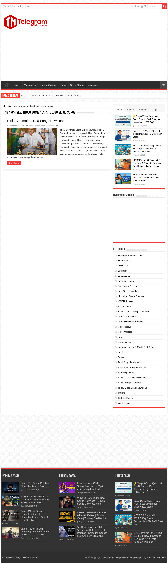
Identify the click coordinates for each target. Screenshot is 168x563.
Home (6, 84)
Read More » (14, 163)
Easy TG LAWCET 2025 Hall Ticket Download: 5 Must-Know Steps (51, 95)
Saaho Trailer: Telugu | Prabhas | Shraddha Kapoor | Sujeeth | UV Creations (35, 531)
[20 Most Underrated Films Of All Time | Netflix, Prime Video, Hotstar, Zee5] (10, 500)
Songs (16, 85)
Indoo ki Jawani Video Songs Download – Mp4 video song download (90, 486)
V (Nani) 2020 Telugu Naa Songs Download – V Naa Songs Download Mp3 (91, 500)
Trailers (63, 85)
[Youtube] (141, 6)
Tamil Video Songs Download (132, 367)
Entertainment (124, 276)
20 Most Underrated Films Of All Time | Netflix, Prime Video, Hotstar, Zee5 (35, 499)
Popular (130, 109)
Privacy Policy (8, 6)
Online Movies (77, 85)
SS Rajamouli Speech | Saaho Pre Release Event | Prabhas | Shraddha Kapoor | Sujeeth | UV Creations (92, 531)
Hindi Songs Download (128, 291)
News (120, 337)
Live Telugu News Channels (131, 321)
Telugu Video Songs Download (132, 388)
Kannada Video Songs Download (133, 311)
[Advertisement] (105, 55)
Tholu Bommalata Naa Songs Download (35, 121)
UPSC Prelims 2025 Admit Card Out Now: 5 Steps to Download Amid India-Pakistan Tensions (148, 163)
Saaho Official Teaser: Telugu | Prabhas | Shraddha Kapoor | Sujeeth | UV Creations (35, 515)
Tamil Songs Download (128, 362)
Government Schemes (128, 286)
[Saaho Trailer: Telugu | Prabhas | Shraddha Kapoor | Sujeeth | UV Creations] (10, 532)
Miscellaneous (124, 327)
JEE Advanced (125, 306)
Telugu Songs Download (44, 125)
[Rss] (132, 6)
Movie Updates (49, 85)
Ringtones (92, 85)
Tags (154, 109)
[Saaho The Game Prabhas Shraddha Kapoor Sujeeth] (10, 487)
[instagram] (145, 6)
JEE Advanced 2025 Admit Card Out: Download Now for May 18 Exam (146, 178)
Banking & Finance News (130, 255)
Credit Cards (124, 266)
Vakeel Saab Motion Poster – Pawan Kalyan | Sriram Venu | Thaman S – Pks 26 (91, 515)
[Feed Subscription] (110, 112)
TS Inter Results (125, 398)
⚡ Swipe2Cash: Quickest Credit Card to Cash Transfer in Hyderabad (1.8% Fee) (147, 119)
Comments (143, 109)
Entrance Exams (126, 281)
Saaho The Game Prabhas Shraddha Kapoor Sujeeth (35, 485)
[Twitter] (138, 6)
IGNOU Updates (125, 301)
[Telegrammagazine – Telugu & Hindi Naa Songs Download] (25, 21)
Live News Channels (127, 316)
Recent (119, 109)
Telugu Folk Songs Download (131, 377)
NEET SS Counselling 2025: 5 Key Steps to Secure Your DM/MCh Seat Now (147, 148)
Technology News (126, 372)
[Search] (164, 6)
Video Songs (30, 85)
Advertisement (24, 6)
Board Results (124, 260)
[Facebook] (135, 6)
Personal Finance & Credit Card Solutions (137, 347)
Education (122, 271)
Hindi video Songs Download (131, 296)
